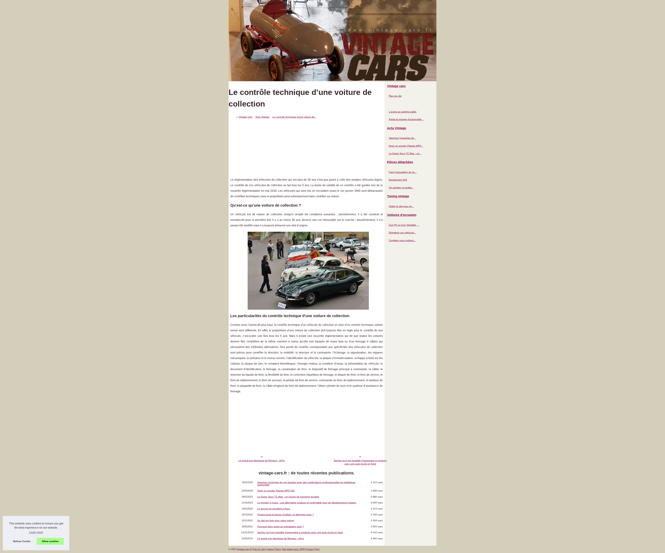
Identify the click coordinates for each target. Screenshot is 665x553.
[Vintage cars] (332, 40)
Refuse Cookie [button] (21, 541)
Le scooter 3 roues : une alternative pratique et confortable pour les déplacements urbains (306, 502)
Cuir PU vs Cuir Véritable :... (404, 225)
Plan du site (395, 96)
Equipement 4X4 (398, 179)
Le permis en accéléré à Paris (273, 508)
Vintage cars (245, 117)
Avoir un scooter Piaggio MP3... (406, 145)
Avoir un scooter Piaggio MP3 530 (276, 490)
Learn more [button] (36, 532)
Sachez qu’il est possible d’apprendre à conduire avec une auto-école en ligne (360, 462)
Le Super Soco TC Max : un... (405, 153)
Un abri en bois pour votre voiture (275, 520)
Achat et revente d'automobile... (406, 119)
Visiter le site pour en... (401, 206)
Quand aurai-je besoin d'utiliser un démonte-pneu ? (285, 514)
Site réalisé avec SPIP (293, 549)
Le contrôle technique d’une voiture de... (294, 117)
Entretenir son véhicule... (402, 232)
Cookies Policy (273, 549)
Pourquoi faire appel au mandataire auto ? (280, 526)
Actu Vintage (262, 117)
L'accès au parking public (402, 111)
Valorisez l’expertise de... (402, 138)
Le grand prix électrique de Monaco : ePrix (261, 460)
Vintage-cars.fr (244, 549)
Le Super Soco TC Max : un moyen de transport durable (288, 497)
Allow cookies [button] (50, 541)
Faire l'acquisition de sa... (403, 172)
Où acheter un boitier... (401, 187)
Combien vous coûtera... (402, 240)
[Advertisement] (306, 146)
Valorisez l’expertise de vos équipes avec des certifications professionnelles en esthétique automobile (306, 483)
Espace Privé (313, 549)
